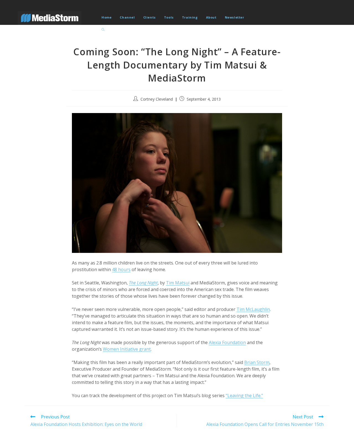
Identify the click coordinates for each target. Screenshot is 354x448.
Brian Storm (256, 362)
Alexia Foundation (227, 342)
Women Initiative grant (127, 349)
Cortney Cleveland (156, 99)
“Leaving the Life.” (244, 395)
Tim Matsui (177, 283)
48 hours (121, 269)
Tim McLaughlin (253, 309)
